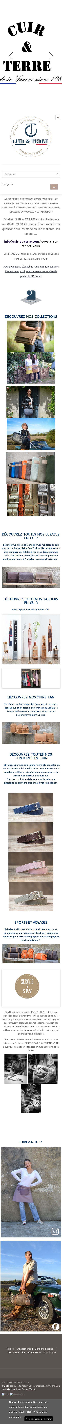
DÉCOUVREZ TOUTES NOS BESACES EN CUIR (31, 536)
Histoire (9, 1126)
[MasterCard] (17, 1394)
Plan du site (49, 1130)
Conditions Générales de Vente (24, 1130)
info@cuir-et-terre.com (21, 241)
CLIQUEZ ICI (32, 1412)
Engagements (23, 1126)
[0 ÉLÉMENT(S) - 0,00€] (57, 117)
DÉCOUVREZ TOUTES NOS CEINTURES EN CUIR (31, 756)
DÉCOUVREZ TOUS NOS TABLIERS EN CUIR (31, 601)
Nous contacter (9, 1382)
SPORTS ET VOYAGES (31, 922)
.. (49, 609)
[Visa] (5, 1394)
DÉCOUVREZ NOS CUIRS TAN (31, 697)
